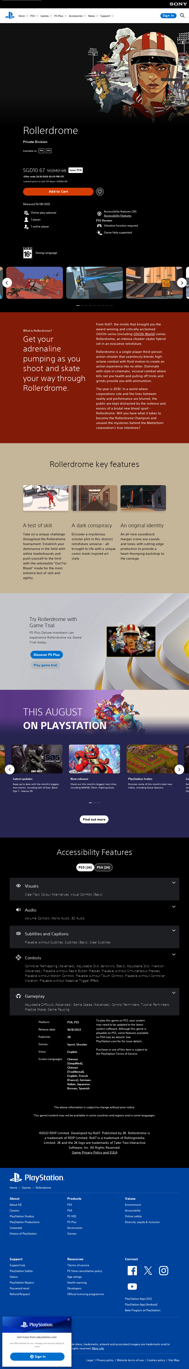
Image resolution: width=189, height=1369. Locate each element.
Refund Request (20, 1294)
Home (13, 1188)
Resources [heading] (75, 1259)
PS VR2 (71, 1216)
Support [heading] (16, 1259)
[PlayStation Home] (10, 15)
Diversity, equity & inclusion (142, 1222)
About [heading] (14, 1198)
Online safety (133, 1216)
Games (45, 16)
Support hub (17, 1265)
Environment (133, 1205)
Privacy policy (105, 1360)
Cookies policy (156, 1360)
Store (21, 16)
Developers (74, 1288)
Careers (14, 1210)
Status (14, 1277)
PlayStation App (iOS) (138, 1299)
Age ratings (74, 1277)
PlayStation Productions (25, 1222)
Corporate (16, 1228)
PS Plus (58, 16)
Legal (89, 1360)
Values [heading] (130, 1198)
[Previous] (7, 283)
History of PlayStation (23, 1234)
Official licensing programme (85, 1294)
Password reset (19, 1288)
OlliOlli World (143, 334)
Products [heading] (74, 1198)
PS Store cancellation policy (84, 1271)
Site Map (173, 1360)
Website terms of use (130, 1360)
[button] (117, 216)
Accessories (76, 16)
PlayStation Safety (21, 1271)
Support (105, 16)
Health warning (77, 1282)
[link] (94, 769)
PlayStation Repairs (22, 1282)
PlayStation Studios (22, 1216)
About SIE (16, 1205)
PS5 (32, 16)
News (91, 16)
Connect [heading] (131, 1259)
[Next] (182, 283)
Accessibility (133, 1210)
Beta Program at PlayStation (142, 1310)
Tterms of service (78, 1265)
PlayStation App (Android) (141, 1304)
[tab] (85, 867)
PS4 (69, 1210)
